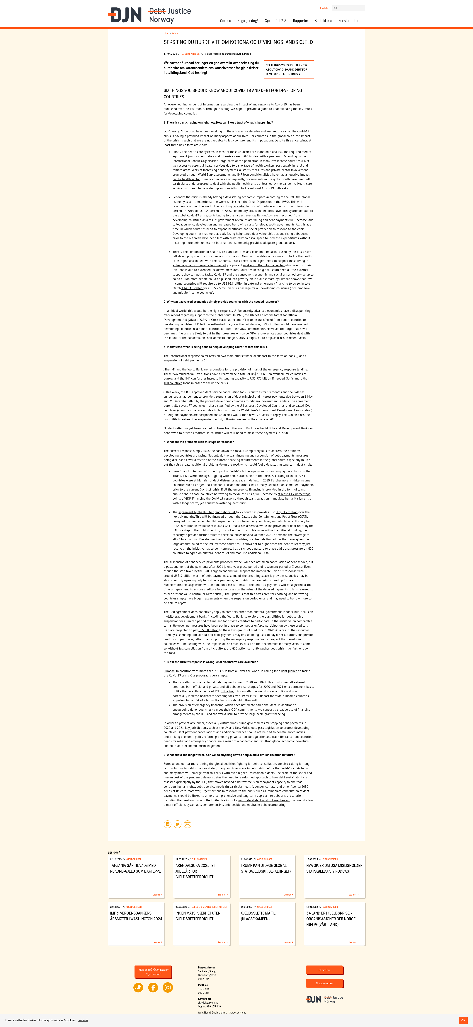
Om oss (225, 20)
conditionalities (260, 174)
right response (222, 311)
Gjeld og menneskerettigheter (209, 906)
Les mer (156, 894)
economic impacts (264, 252)
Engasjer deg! (248, 20)
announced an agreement (181, 396)
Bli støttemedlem (324, 983)
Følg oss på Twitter (138, 992)
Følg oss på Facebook (153, 992)
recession (239, 206)
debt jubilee (289, 671)
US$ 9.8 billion (208, 630)
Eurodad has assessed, (243, 526)
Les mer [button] (83, 1020)
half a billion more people (190, 279)
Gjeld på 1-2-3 (275, 20)
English (324, 8)
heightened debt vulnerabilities (257, 234)
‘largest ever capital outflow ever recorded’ (264, 215)
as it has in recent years (289, 338)
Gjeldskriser (191, 53)
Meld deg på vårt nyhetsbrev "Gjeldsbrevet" (154, 972)
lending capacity (235, 378)
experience (204, 202)
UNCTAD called (192, 288)
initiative (227, 691)
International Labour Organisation (195, 161)
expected (255, 338)
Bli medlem (324, 970)
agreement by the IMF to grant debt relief (207, 512)
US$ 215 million (286, 512)
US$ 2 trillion (270, 324)
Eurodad (169, 671)
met (174, 333)
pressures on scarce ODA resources (246, 333)
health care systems (201, 152)
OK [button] (463, 1020)
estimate (269, 279)
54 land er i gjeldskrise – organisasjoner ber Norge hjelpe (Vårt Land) (330, 918)
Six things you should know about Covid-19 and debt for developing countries (286, 69)
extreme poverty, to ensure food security (200, 265)
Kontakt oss (323, 20)
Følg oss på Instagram (168, 992)
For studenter (348, 20)
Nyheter (175, 33)
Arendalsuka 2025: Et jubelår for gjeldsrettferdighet (195, 871)
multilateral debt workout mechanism (264, 800)
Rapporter (300, 20)
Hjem (166, 33)
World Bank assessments (214, 174)
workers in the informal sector (264, 265)
